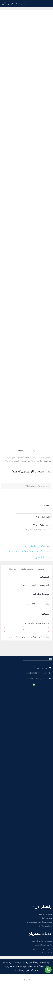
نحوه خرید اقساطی (43, 945)
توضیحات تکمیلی (26, 569)
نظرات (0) (13, 569)
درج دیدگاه (26, 629)
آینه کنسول (39, 558)
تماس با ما (46, 918)
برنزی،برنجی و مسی (39, 457)
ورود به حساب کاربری (41, 941)
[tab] (41, 569)
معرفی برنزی (45, 914)
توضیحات (40, 569)
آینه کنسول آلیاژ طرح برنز (41, 461)
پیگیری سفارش (44, 926)
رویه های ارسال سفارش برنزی (38, 922)
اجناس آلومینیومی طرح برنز (19, 457)
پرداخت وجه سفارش (42, 949)
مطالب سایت (45, 953)
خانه (49, 457)
